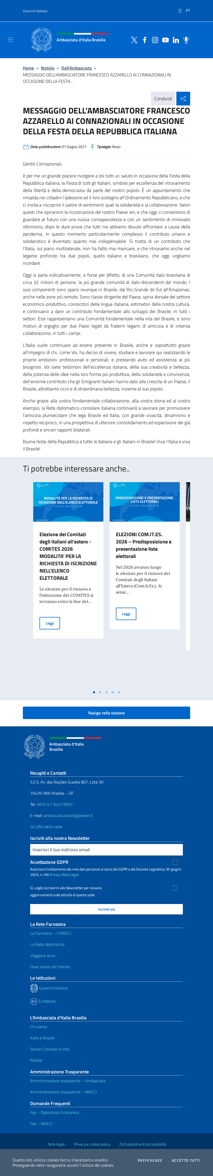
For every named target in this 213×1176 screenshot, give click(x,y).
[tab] (94, 692)
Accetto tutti (186, 1160)
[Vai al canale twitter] (133, 39)
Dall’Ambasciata (76, 68)
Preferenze (150, 1160)
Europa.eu (47, 1001)
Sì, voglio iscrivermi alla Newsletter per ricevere (66, 888)
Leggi (53, 623)
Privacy (55, 874)
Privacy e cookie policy (92, 1144)
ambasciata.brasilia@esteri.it (68, 815)
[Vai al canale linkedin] (174, 39)
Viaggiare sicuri (42, 955)
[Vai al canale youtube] (164, 39)
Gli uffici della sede (46, 826)
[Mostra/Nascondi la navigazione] (10, 39)
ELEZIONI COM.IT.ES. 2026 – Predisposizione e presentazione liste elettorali (143, 545)
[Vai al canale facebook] (143, 39)
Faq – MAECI (41, 1123)
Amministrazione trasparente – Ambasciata (67, 1081)
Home (28, 68)
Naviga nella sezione (106, 713)
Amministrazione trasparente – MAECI (63, 1092)
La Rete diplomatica (47, 944)
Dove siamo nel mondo (50, 967)
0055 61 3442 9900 (54, 804)
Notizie (48, 68)
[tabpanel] (68, 584)
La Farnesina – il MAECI (50, 933)
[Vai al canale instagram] (154, 39)
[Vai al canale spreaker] (185, 39)
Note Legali (70, 874)
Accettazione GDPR (49, 862)
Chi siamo (38, 1027)
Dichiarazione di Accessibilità (142, 1144)
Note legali (56, 1144)
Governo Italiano (35, 11)
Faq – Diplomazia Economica (54, 1112)
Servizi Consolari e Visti (50, 1049)
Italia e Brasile (42, 1038)
